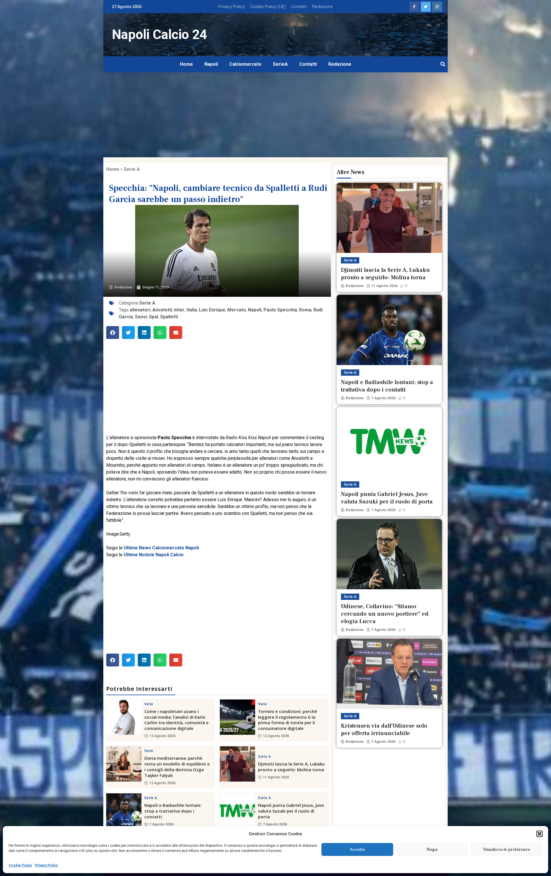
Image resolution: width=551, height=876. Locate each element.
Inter (179, 310)
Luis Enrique (212, 310)
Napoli (211, 64)
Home (186, 64)
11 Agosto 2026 (276, 777)
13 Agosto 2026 (162, 736)
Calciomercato (245, 64)
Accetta (357, 849)
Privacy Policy (46, 865)
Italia (192, 310)
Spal (153, 316)
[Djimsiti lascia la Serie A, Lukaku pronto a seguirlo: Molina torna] (237, 764)
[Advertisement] (275, 115)
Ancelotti (162, 310)
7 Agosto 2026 (161, 824)
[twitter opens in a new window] (426, 7)
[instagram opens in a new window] (437, 7)
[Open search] (443, 64)
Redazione (322, 6)
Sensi (141, 316)
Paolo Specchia (280, 310)
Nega (431, 849)
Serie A (132, 169)
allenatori (140, 310)
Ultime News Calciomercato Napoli (161, 548)
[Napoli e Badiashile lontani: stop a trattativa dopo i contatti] (123, 811)
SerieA (280, 64)
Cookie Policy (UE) (268, 6)
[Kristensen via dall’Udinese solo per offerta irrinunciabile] (389, 674)
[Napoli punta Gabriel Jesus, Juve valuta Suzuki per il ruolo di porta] (237, 811)
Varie (148, 704)
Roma (305, 310)
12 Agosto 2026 (276, 736)
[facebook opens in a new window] (414, 7)
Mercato (236, 310)
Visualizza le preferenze (506, 849)
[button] (539, 834)
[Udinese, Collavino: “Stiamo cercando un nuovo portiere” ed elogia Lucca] (389, 554)
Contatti (298, 6)
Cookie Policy (20, 865)
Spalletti (169, 316)
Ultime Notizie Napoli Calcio (154, 554)
